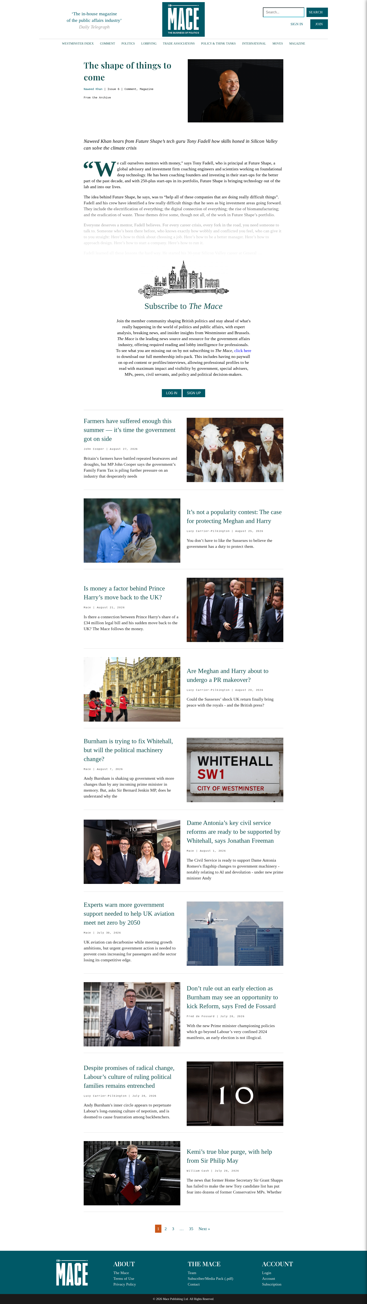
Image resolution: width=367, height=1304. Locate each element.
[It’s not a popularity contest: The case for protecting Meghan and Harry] (132, 530)
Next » (204, 1228)
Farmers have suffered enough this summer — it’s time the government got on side (129, 429)
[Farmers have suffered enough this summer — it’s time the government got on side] (235, 450)
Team (192, 1273)
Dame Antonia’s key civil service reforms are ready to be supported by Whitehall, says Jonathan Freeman (234, 831)
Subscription (271, 1284)
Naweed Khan (93, 89)
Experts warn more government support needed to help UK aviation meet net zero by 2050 (129, 913)
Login (266, 1273)
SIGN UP (194, 393)
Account (268, 1278)
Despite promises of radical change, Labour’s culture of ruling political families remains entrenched (129, 1076)
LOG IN (171, 393)
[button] (317, 12)
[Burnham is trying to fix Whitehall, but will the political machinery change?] (235, 770)
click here (242, 350)
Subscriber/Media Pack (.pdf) (210, 1278)
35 (191, 1228)
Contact (194, 1284)
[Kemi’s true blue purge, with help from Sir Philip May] (132, 1173)
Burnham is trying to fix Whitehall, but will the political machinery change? (128, 750)
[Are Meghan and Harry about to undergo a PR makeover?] (132, 689)
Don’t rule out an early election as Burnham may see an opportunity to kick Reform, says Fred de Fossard (232, 997)
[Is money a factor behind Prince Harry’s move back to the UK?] (235, 610)
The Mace (121, 1273)
